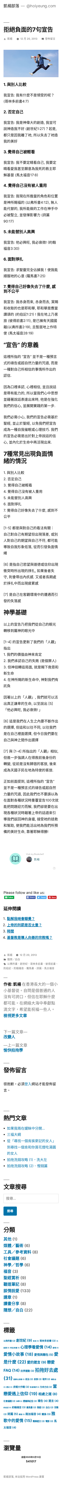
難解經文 (39, 1421)
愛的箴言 (36, 1362)
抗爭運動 (27, 1370)
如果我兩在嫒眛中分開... (26, 1128)
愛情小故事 (18, 1354)
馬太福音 (49, 968)
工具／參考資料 (17, 1252)
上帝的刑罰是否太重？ (24, 925)
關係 (46, 1414)
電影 (49, 1421)
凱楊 (9, 38)
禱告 (43, 1400)
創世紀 (24, 963)
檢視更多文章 (15, 1015)
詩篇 (39, 968)
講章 (7, 1297)
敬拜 (46, 1379)
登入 (27, 1084)
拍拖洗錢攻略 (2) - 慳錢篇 (27, 1166)
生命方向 (46, 1387)
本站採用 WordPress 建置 (29, 1476)
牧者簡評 (34, 1387)
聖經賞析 (11, 1277)
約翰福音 (19, 968)
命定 (36, 1341)
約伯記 (7, 968)
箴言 (53, 1400)
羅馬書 (30, 968)
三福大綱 (14, 1134)
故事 (38, 1379)
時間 (10, 931)
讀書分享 (11, 1303)
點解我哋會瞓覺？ (21, 919)
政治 (29, 1379)
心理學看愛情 (36, 1347)
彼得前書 (50, 963)
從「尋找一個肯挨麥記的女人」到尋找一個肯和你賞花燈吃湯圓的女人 (31, 1147)
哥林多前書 (36, 963)
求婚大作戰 (21, 1386)
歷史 (9, 1387)
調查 (22, 1414)
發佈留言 (50, 38)
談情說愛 (11, 1290)
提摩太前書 (18, 1379)
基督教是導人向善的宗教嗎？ (29, 937)
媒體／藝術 (13, 1245)
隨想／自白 (13, 959)
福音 (7, 1271)
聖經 (41, 1407)
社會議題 (11, 1258)
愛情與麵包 (43, 1354)
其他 (7, 1239)
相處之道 (47, 1394)
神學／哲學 (13, 1265)
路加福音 (33, 1414)
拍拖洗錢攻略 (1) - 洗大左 (27, 1160)
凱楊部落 (11, 5)
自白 (49, 1407)
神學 (19, 1401)
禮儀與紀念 (30, 1401)
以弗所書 (12, 963)
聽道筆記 (11, 1284)
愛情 (56, 1348)
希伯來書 (15, 1348)
